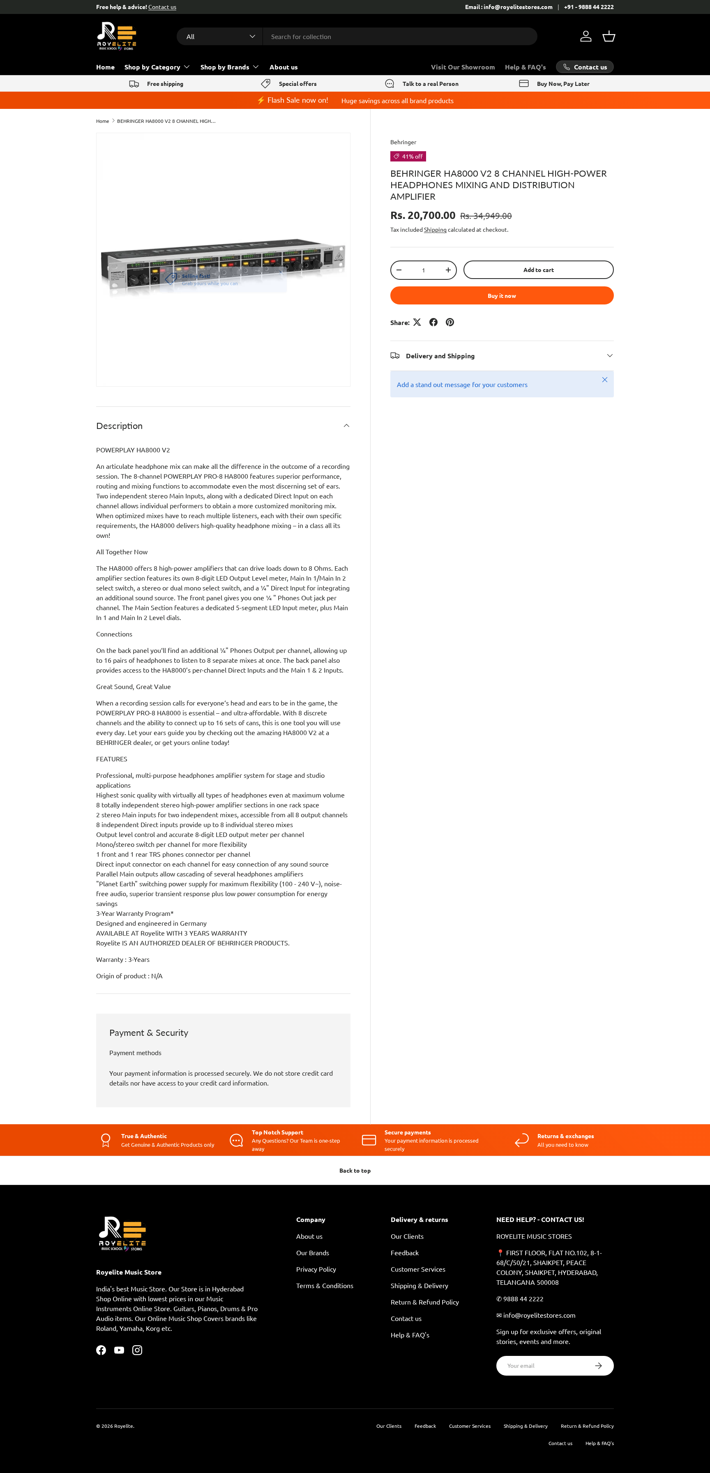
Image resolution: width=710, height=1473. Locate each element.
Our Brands (312, 1252)
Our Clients (407, 1236)
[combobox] (357, 36)
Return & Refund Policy (425, 1302)
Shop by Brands (225, 66)
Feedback (405, 1252)
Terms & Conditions (324, 1285)
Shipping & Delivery (419, 1285)
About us (284, 66)
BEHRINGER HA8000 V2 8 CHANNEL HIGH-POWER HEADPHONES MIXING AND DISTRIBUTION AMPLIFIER (166, 120)
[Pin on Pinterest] (450, 322)
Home (105, 66)
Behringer (403, 141)
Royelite (123, 1425)
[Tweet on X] (417, 322)
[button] (609, 36)
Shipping (435, 229)
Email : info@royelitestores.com (509, 6)
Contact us (162, 6)
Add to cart (538, 269)
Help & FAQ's (525, 66)
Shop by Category (152, 66)
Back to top (355, 1170)
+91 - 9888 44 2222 (589, 6)
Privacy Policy (316, 1269)
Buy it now (502, 295)
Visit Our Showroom (463, 66)
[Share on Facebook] (433, 322)
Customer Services (418, 1269)
